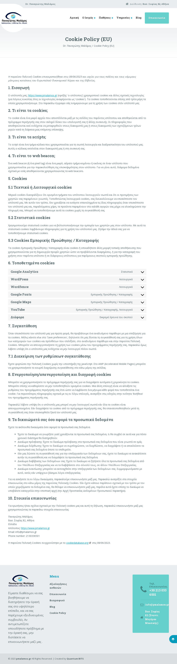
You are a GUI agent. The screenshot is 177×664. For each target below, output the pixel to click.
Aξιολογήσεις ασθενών (58, 585)
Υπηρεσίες (123, 17)
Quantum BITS (75, 658)
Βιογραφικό (57, 600)
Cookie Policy (58, 613)
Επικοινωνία (157, 17)
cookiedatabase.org (77, 542)
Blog (138, 17)
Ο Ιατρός (87, 17)
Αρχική (74, 17)
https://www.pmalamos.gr (42, 95)
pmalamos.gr (23, 658)
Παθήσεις (105, 17)
